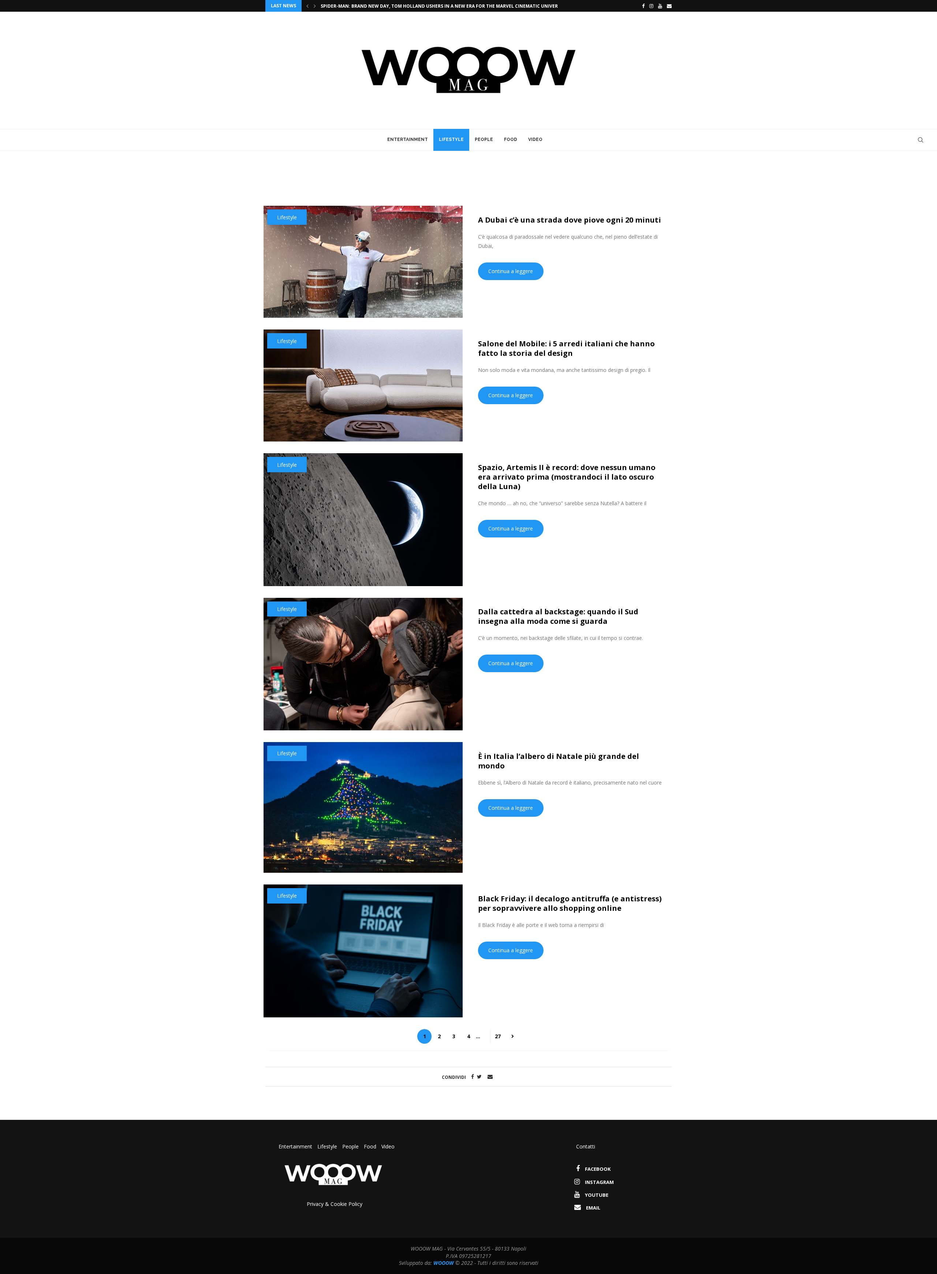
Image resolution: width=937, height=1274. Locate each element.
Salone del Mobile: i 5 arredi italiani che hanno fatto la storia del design (566, 348)
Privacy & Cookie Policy (334, 1203)
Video (535, 139)
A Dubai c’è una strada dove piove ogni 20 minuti (569, 220)
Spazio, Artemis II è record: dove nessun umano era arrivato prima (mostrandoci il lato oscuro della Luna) (567, 476)
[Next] (315, 6)
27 (498, 1036)
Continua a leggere (510, 271)
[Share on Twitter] (479, 1076)
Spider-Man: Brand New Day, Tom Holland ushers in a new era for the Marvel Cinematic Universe (448, 6)
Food (510, 139)
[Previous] (307, 6)
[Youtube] (660, 6)
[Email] (669, 6)
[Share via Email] (490, 1076)
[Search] (920, 139)
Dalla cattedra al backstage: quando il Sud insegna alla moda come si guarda (558, 616)
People (484, 139)
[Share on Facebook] (470, 1076)
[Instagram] (651, 6)
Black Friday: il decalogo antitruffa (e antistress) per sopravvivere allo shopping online (570, 903)
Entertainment (407, 139)
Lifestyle (451, 139)
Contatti (585, 1146)
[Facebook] (641, 6)
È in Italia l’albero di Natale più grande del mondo (558, 761)
